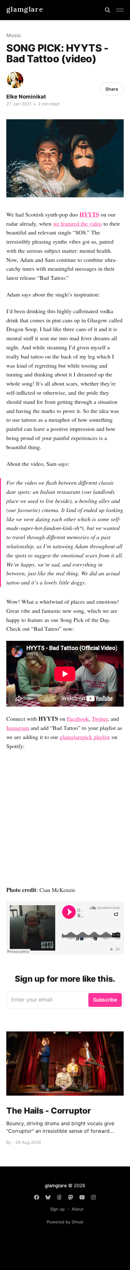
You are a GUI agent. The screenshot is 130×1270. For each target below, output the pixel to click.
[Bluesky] (47, 1197)
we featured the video (77, 223)
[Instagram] (93, 1197)
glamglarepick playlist (85, 737)
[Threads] (59, 1197)
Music (13, 35)
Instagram (17, 727)
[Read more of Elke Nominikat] (15, 80)
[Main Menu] (120, 10)
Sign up (57, 1208)
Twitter (100, 718)
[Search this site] (108, 10)
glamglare (24, 9)
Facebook (78, 718)
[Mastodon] (70, 1197)
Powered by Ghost (65, 1221)
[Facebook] (36, 1197)
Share (111, 89)
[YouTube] (82, 1197)
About (78, 1208)
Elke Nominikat (26, 96)
